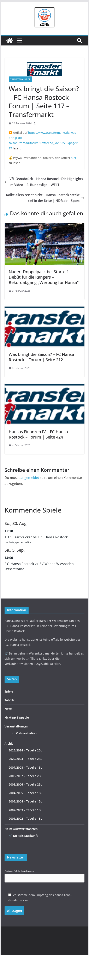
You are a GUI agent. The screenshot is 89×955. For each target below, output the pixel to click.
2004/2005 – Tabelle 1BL (25, 793)
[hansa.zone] (9, 40)
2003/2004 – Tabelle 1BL (25, 801)
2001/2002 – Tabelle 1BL (25, 818)
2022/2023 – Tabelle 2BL (25, 759)
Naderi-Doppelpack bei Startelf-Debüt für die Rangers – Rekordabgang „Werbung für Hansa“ (43, 277)
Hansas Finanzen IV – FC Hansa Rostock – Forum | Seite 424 (38, 434)
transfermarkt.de (20, 79)
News (8, 709)
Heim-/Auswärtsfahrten (21, 829)
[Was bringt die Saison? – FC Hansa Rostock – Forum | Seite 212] (44, 308)
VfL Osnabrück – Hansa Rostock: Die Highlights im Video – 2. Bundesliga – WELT (46, 181)
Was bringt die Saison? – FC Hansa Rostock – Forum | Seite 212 (41, 357)
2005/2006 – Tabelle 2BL (25, 784)
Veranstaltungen (16, 726)
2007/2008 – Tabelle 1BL (25, 767)
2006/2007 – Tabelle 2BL (25, 776)
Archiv (9, 743)
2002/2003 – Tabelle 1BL (25, 810)
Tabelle (10, 700)
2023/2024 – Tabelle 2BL (25, 750)
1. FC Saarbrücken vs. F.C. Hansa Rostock (36, 537)
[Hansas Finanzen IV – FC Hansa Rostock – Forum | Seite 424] (44, 386)
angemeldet (29, 477)
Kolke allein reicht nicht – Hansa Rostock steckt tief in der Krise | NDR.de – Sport (42, 198)
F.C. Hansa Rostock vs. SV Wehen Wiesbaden (39, 564)
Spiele (9, 691)
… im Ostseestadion (23, 733)
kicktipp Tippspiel (17, 717)
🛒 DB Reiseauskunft (23, 836)
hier (73, 158)
